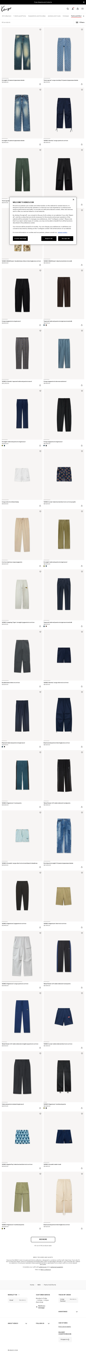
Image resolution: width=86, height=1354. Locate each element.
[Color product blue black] (44, 325)
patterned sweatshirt (56, 1267)
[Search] (67, 8)
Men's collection (46, 1269)
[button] (83, 16)
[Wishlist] (40, 30)
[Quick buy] (40, 84)
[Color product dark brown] (46, 325)
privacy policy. (62, 232)
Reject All (48, 238)
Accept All (66, 238)
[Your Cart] (77, 9)
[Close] (73, 199)
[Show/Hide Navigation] (82, 8)
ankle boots (42, 1267)
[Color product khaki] (2, 445)
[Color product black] (46, 445)
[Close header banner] (84, 2)
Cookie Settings (20, 238)
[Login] (72, 9)
